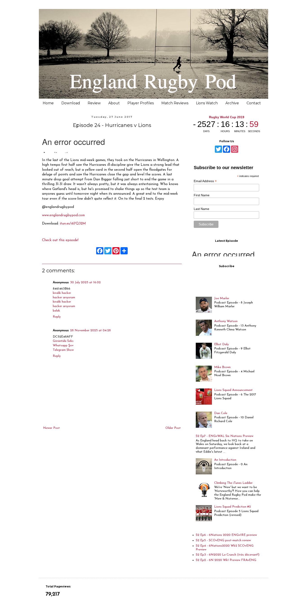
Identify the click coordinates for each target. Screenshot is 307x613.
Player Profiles (140, 103)
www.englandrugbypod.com (63, 215)
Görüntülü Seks (63, 341)
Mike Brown (222, 367)
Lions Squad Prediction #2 (232, 506)
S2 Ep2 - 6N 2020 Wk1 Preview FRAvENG (226, 560)
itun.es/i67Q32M (73, 223)
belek (56, 310)
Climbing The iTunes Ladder (233, 483)
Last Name (201, 209)
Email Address (205, 181)
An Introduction (225, 460)
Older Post (173, 428)
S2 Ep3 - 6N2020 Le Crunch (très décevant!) (227, 554)
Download (70, 103)
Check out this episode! (60, 240)
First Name (201, 195)
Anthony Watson (226, 321)
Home (48, 103)
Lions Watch (207, 103)
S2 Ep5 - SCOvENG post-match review (223, 540)
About (114, 103)
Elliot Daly (221, 344)
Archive (232, 103)
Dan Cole (220, 413)
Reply (57, 316)
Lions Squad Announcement (233, 390)
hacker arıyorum (64, 297)
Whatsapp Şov (63, 345)
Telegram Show (63, 350)
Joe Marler (221, 298)
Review (94, 103)
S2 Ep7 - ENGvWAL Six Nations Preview (224, 436)
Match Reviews (174, 103)
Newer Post (51, 428)
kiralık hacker (62, 293)
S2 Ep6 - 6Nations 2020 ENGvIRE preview (226, 535)
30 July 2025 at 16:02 (85, 282)
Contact (254, 103)
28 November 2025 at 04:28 (90, 330)
